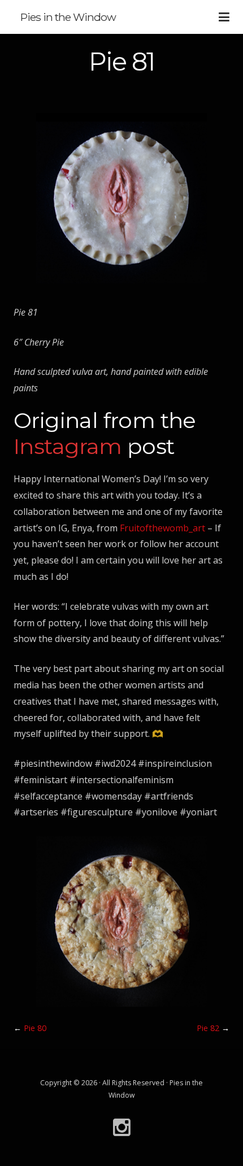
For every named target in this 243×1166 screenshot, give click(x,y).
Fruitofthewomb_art (163, 528)
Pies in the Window (68, 17)
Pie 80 (35, 1028)
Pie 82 (208, 1028)
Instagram (68, 446)
